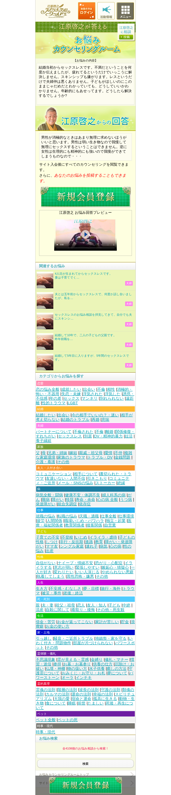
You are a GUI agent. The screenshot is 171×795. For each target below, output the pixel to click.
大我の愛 (62, 698)
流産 (40, 609)
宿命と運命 (81, 698)
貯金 (125, 622)
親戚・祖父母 (91, 453)
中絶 (126, 605)
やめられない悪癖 (117, 572)
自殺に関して (57, 609)
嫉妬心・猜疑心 (115, 567)
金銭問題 (122, 457)
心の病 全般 (107, 499)
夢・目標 (91, 588)
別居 (88, 436)
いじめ (81, 537)
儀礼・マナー (116, 659)
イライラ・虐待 (103, 537)
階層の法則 (67, 689)
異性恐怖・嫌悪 (80, 576)
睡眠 (72, 703)
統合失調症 (67, 504)
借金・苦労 (45, 622)
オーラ (68, 677)
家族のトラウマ (71, 457)
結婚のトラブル (76, 419)
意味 (105, 419)
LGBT (73, 403)
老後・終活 (73, 593)
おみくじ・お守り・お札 (83, 673)
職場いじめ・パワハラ (84, 520)
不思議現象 (45, 659)
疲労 (41, 520)
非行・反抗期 (71, 542)
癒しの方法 (116, 668)
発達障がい (45, 504)
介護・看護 (45, 462)
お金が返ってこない (75, 622)
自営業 (110, 525)
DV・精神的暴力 (108, 436)
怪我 (70, 499)
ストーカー (105, 483)
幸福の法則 (103, 694)
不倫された (84, 431)
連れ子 (92, 546)
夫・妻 (47, 605)
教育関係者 (74, 525)
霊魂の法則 (45, 689)
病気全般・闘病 (49, 495)
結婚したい (46, 415)
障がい (58, 499)
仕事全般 (108, 516)
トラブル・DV (100, 457)
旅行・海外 (110, 588)
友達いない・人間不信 (65, 478)
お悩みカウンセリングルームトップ (64, 774)
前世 (82, 703)
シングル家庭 (72, 546)
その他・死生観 (110, 609)
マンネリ (90, 398)
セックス (71, 398)
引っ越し (44, 638)
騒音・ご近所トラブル (73, 638)
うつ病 (126, 499)
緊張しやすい (88, 567)
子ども (114, 605)
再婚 (95, 419)
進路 (89, 542)
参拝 (57, 664)
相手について (86, 474)
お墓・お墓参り (77, 664)
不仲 (118, 453)
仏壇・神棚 (55, 668)
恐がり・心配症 (109, 563)
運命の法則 (81, 694)
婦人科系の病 (114, 495)
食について (56, 703)
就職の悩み (45, 516)
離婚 (109, 431)
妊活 (129, 436)
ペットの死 (68, 720)
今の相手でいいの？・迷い (95, 415)
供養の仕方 (103, 664)
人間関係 (54, 520)
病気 (104, 546)
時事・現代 (45, 732)
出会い (89, 389)
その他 (63, 462)
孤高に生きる (105, 698)
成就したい (71, 389)
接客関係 (94, 525)
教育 (99, 542)
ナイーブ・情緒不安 (75, 563)
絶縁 (121, 483)
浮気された (93, 394)
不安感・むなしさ (65, 588)
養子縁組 (43, 440)
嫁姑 (73, 453)
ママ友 (52, 546)
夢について (117, 673)
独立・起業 (116, 520)
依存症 (85, 504)
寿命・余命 (85, 499)
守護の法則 (110, 689)
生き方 (42, 588)
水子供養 (97, 668)
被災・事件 (51, 593)
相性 (111, 389)
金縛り (97, 659)
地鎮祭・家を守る (111, 638)
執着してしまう (51, 576)
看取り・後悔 (83, 609)
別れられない (112, 398)
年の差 (55, 398)
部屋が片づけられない (93, 643)
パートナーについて (54, 431)
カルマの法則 (57, 694)
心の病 (115, 546)
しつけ (52, 542)
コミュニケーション (54, 474)
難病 (46, 499)
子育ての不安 (47, 537)
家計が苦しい (107, 622)
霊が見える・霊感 (73, 659)
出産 (50, 551)
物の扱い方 (77, 668)
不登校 (67, 537)
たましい (96, 703)
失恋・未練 (71, 394)
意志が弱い (64, 567)
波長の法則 (89, 689)
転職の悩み (67, 516)
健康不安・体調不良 (82, 495)
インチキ (84, 677)
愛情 (108, 453)
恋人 (81, 605)
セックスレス (70, 436)
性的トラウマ (54, 403)
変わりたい (64, 572)
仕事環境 (126, 516)
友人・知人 (96, 605)
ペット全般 (46, 720)
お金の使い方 (57, 626)
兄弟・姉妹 (57, 453)
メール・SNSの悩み (75, 483)
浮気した (113, 394)
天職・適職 (89, 516)
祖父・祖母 (65, 605)
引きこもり (97, 478)
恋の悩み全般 (47, 389)
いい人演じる (88, 572)
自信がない (46, 563)
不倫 (101, 389)
